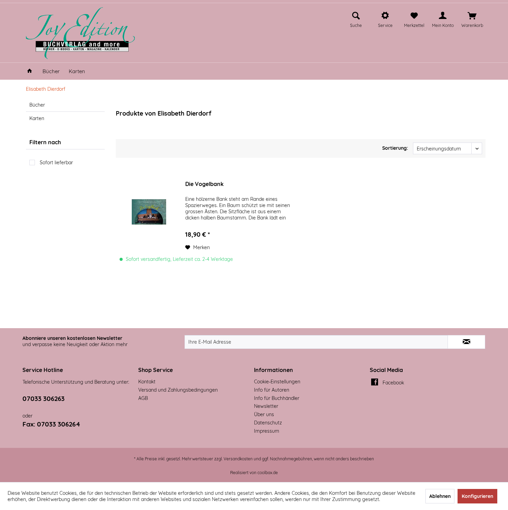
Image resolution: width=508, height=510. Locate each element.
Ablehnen (440, 496)
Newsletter (266, 406)
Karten (36, 118)
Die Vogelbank (204, 183)
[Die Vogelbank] (149, 212)
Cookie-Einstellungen (277, 382)
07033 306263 (43, 398)
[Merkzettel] (414, 16)
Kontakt (147, 382)
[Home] (29, 71)
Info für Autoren (271, 390)
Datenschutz (268, 423)
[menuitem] (356, 18)
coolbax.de (267, 472)
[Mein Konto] (442, 16)
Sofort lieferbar (56, 162)
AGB (143, 398)
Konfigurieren (477, 496)
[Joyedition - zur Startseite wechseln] (80, 33)
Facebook (393, 383)
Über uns (264, 414)
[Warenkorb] (472, 16)
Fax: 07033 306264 (51, 424)
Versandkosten (238, 458)
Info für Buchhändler (276, 398)
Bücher (37, 105)
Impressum (266, 431)
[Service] (385, 16)
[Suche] (356, 16)
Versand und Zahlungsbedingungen (178, 390)
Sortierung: (395, 148)
